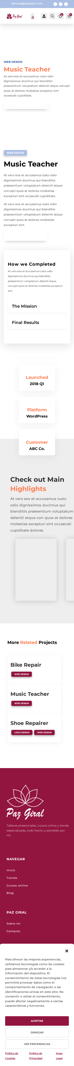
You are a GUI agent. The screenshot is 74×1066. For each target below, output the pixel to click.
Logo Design (21, 732)
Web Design (13, 61)
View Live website (24, 236)
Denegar (37, 1032)
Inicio (11, 870)
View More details (25, 104)
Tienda (12, 877)
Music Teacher (29, 694)
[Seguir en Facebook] (55, 4)
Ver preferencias (37, 1044)
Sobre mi (14, 923)
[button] (67, 951)
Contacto (13, 931)
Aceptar (37, 1020)
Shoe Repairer (29, 723)
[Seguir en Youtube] (66, 4)
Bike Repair (25, 665)
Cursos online (17, 885)
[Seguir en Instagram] (60, 4)
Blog (10, 893)
